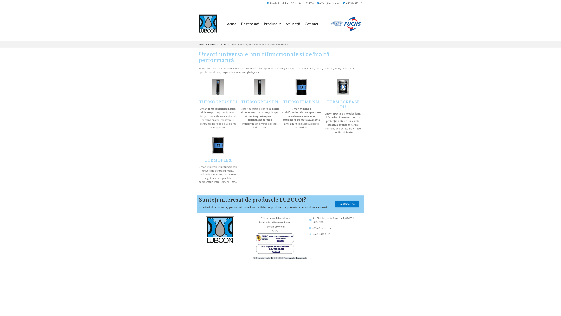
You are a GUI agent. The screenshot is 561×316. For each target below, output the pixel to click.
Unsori (223, 44)
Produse (212, 44)
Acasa (202, 44)
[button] (347, 204)
